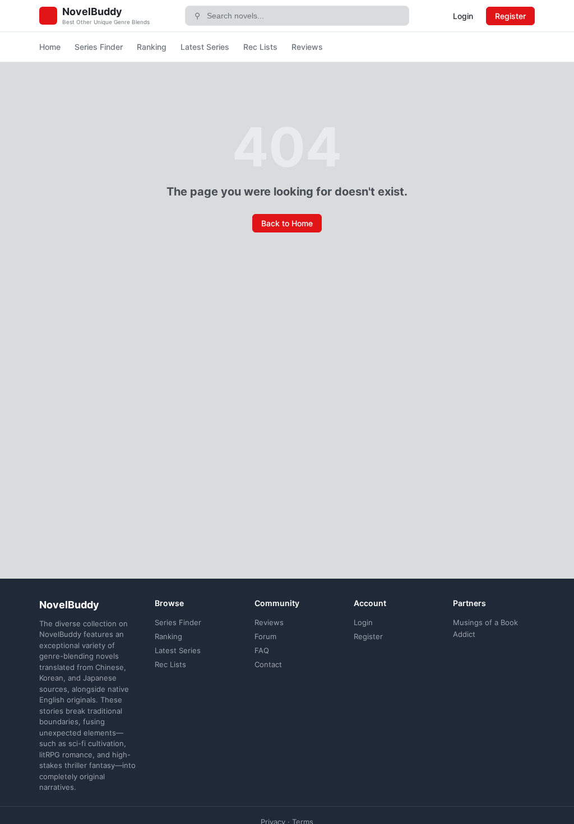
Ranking (151, 47)
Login (463, 16)
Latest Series (204, 47)
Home (50, 47)
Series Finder (99, 47)
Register (510, 16)
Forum (265, 636)
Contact (268, 664)
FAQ (261, 650)
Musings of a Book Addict (485, 628)
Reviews (307, 47)
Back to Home (287, 223)
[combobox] (304, 15)
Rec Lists (260, 47)
